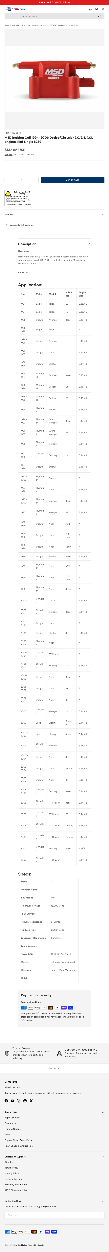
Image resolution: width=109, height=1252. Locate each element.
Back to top (54, 1068)
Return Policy (11, 1167)
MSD (7, 133)
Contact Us (10, 1123)
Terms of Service (13, 1179)
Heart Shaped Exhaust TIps (19, 1145)
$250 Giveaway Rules (16, 1190)
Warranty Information (16, 1184)
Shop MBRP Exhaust (61, 2)
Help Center (13, 60)
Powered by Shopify (36, 1245)
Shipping (8, 154)
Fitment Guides (13, 1128)
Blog (9, 50)
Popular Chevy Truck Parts (18, 1140)
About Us (9, 1162)
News (7, 1134)
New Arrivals (14, 39)
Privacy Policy (12, 1173)
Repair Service (12, 1117)
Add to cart (72, 180)
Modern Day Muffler (19, 1245)
